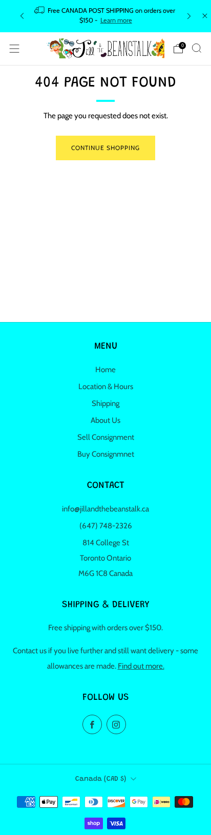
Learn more (116, 20)
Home (105, 369)
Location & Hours (105, 386)
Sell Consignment (105, 437)
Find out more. (141, 666)
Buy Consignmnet (105, 454)
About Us (105, 420)
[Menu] (14, 49)
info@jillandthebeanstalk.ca (105, 508)
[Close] (205, 16)
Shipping (105, 403)
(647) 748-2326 (105, 525)
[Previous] (22, 16)
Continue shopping (105, 148)
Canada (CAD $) (100, 779)
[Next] (189, 16)
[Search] (197, 48)
